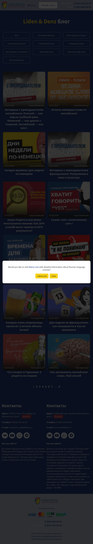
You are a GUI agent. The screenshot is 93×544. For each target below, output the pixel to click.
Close (53, 276)
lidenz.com (34, 267)
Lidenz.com (42, 276)
